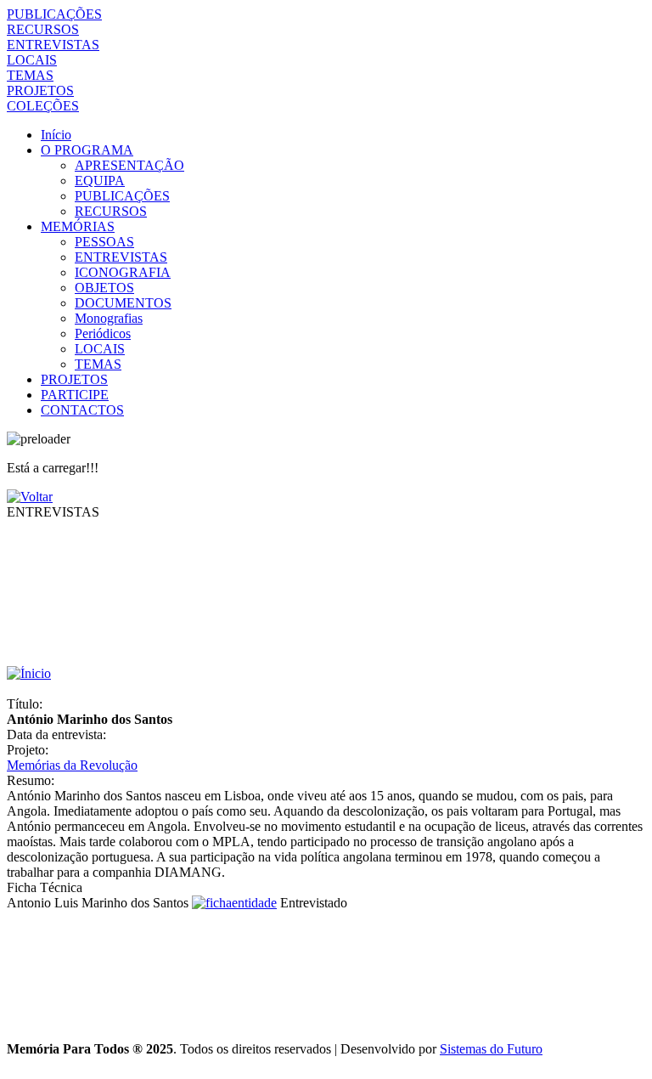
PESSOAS (104, 241)
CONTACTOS (82, 410)
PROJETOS (40, 90)
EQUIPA (100, 180)
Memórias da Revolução (72, 765)
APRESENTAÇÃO (129, 165)
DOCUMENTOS (123, 303)
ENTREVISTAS (53, 44)
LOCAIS (32, 60)
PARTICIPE (75, 394)
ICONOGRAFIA (123, 272)
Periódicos (103, 333)
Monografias (109, 318)
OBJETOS (104, 287)
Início (56, 134)
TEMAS (30, 75)
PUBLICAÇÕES (54, 14)
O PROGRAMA (87, 150)
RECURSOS (43, 29)
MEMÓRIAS (78, 226)
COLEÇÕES (43, 106)
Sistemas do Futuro (491, 1049)
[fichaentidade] (234, 902)
